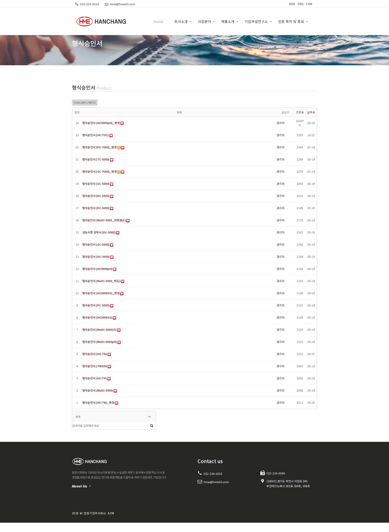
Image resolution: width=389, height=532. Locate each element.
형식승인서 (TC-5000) (95, 159)
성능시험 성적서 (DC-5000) (98, 232)
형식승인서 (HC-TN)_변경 (98, 403)
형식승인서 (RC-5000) (95, 196)
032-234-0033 (89, 4)
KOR (292, 4)
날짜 (310, 112)
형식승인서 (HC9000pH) (97, 269)
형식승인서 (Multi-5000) (97, 390)
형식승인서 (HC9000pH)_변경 (101, 123)
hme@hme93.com (122, 4)
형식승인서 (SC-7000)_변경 (99, 171)
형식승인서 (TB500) (94, 366)
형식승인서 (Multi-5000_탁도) (101, 281)
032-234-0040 (275, 473)
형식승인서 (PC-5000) (95, 208)
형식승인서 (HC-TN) (94, 354)
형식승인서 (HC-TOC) (95, 135)
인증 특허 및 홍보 (291, 21)
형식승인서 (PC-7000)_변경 (99, 147)
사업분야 (204, 21)
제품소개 (228, 21)
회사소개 (181, 21)
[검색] (152, 425)
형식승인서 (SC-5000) (95, 184)
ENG (301, 4)
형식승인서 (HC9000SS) (97, 317)
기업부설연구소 (256, 21)
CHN (309, 4)
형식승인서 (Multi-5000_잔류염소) (104, 220)
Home (158, 21)
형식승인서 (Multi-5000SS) (99, 330)
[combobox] (114, 416)
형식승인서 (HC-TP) (94, 378)
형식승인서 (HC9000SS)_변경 (101, 293)
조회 (299, 112)
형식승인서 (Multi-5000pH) (99, 342)
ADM (111, 513)
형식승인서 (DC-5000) (96, 257)
